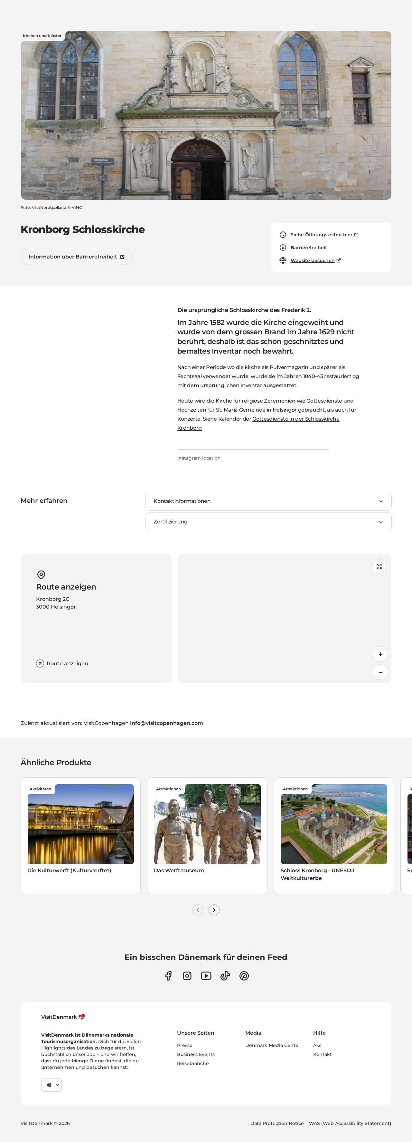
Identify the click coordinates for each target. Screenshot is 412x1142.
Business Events (196, 1054)
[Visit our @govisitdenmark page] (225, 975)
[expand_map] (379, 566)
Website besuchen (313, 260)
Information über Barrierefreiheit (73, 257)
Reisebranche (193, 1063)
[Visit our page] (187, 975)
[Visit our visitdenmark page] (206, 975)
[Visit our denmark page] (168, 975)
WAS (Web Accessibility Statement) (350, 1123)
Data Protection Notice (277, 1123)
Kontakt (322, 1054)
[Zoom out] (380, 672)
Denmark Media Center (272, 1045)
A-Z (317, 1045)
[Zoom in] (380, 654)
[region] (284, 618)
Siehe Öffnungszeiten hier (321, 235)
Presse (184, 1045)
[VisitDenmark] (63, 1017)
